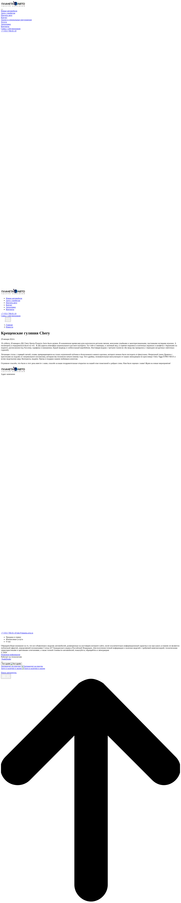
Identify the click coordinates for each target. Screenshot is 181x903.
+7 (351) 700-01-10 (8, 31)
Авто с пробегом (8, 13)
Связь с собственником (10, 29)
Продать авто (6, 15)
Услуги (4, 22)
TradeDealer (6, 659)
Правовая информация (10, 655)
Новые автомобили (9, 11)
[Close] (2, 9)
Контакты (5, 26)
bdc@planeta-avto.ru (25, 633)
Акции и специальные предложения (16, 20)
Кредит (4, 18)
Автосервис (6, 24)
